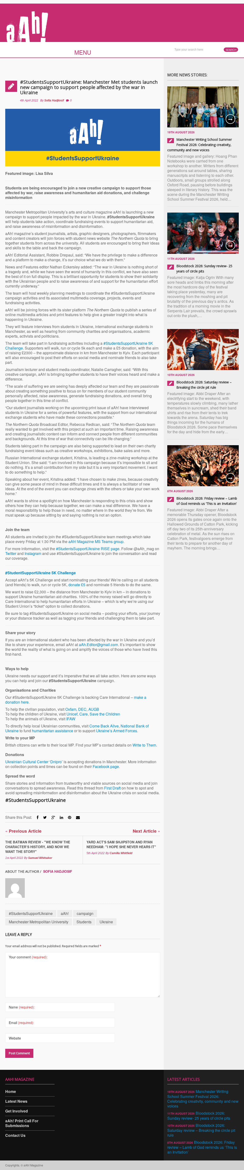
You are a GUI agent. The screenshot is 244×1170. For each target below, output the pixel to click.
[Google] (53, 817)
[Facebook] (37, 817)
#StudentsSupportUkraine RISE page (87, 548)
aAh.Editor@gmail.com (98, 644)
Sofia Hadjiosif (54, 100)
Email (21, 1022)
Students (84, 922)
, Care (82, 714)
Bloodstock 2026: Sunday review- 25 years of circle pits (198, 1115)
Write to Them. (144, 745)
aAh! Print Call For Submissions (21, 1123)
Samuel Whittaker (40, 858)
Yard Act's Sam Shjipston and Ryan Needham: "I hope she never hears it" (121, 844)
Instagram (33, 553)
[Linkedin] (61, 817)
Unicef (71, 714)
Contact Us (15, 1135)
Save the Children (105, 714)
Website (15, 1038)
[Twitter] (45, 817)
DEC (82, 709)
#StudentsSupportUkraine (31, 913)
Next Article (146, 830)
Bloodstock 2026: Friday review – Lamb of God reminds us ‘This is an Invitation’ (202, 1147)
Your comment (28, 957)
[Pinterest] (69, 817)
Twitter (10, 553)
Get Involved (16, 1111)
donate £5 (76, 584)
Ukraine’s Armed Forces (116, 730)
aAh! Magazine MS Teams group (95, 541)
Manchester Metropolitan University (38, 922)
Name (22, 1007)
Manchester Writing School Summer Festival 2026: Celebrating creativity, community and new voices (199, 144)
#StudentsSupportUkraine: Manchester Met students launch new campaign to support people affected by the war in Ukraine (89, 87)
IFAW (70, 718)
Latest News (16, 1101)
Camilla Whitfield (121, 853)
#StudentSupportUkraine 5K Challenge (40, 572)
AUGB (93, 709)
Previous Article (23, 830)
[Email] (78, 817)
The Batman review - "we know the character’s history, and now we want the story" (37, 847)
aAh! (65, 913)
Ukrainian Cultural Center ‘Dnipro (33, 761)
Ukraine (106, 922)
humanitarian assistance (52, 730)
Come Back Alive (104, 726)
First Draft (112, 788)
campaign (85, 913)
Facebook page (106, 766)
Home (10, 1091)
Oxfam (70, 709)
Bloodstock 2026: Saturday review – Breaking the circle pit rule (201, 1130)
